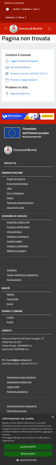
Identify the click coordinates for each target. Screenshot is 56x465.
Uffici (9, 188)
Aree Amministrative (17, 183)
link (12, 440)
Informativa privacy (17, 411)
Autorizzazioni (14, 279)
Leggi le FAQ (13, 387)
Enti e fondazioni (15, 193)
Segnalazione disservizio (19, 382)
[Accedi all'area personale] (7, 9)
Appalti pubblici (14, 241)
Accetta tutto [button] (28, 447)
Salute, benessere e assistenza (22, 275)
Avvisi (10, 304)
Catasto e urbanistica (17, 246)
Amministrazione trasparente (22, 406)
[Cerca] (50, 28)
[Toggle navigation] (6, 28)
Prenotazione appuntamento (21, 377)
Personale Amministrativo (20, 203)
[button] (28, 460)
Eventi (10, 322)
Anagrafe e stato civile (18, 222)
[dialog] (28, 439)
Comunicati (12, 299)
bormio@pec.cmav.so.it (19, 360)
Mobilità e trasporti (16, 251)
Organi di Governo (16, 179)
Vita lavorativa (14, 231)
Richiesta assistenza (17, 391)
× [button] (53, 417)
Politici (10, 198)
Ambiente (12, 270)
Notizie (10, 294)
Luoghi (10, 317)
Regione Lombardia (14, 3)
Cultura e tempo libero (18, 227)
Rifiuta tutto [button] (28, 454)
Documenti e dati (15, 207)
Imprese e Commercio (18, 236)
